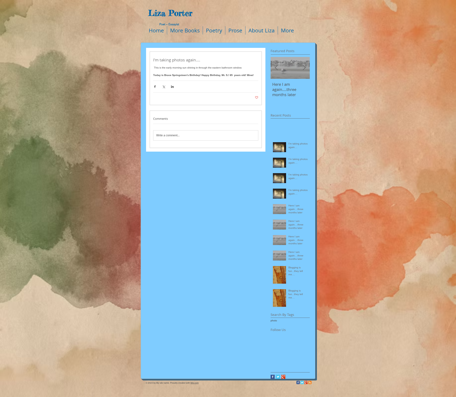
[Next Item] (304, 68)
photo (274, 320)
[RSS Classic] (310, 382)
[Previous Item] (276, 68)
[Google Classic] (306, 382)
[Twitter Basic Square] (278, 377)
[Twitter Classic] (302, 382)
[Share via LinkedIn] (172, 86)
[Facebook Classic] (298, 382)
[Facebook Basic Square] (273, 377)
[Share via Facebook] (155, 86)
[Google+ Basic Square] (283, 377)
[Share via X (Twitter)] (163, 86)
